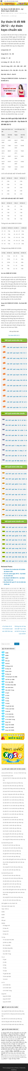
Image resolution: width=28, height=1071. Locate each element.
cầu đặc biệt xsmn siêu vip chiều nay (12, 881)
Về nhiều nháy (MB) (10, 684)
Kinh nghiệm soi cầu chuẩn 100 (11, 588)
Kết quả (7, 660)
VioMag (8, 1067)
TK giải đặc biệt (9, 706)
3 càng (23, 588)
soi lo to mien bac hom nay (8, 614)
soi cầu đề (14, 598)
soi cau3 (11, 608)
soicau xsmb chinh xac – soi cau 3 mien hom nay (13, 773)
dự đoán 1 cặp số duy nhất (10, 592)
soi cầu (17, 596)
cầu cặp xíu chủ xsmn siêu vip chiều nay (13, 878)
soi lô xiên (23, 614)
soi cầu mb (8, 600)
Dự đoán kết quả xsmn (7, 873)
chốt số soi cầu (5, 590)
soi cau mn (20, 602)
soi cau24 (6, 608)
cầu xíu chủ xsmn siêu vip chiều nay (12, 900)
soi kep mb (20, 610)
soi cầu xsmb (14, 606)
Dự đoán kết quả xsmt (7, 842)
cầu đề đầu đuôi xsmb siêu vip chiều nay (13, 822)
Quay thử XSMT (9, 727)
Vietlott (7, 663)
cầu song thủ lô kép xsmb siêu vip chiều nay (14, 839)
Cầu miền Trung (9, 690)
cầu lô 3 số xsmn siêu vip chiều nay (11, 886)
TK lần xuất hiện (9, 709)
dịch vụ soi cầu (13, 590)
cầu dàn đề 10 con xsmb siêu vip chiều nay (13, 805)
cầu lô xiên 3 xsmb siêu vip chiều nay (12, 828)
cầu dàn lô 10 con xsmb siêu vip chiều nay (13, 808)
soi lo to (7, 612)
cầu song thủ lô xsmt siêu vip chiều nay (13, 867)
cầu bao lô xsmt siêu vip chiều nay (11, 845)
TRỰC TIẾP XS (5, 909)
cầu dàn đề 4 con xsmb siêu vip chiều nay (13, 797)
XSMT (6, 658)
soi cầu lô (5, 1045)
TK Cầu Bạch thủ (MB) (11, 676)
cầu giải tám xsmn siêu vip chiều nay (12, 884)
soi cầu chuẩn (8, 598)
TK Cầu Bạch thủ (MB (8, 939)
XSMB (6, 653)
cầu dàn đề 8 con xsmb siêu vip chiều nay (13, 802)
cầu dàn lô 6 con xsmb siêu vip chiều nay (13, 814)
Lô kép (7, 698)
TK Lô (3, 957)
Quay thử (8, 722)
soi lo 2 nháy (19, 1055)
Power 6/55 (8, 671)
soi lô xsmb (11, 616)
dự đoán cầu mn (10, 594)
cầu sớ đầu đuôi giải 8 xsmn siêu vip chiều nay (14, 889)
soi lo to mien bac (21, 612)
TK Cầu (3, 937)
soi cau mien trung (11, 602)
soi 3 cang (12, 596)
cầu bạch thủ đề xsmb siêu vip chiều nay (13, 785)
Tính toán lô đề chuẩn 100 (8, 906)
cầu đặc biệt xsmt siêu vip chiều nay (12, 851)
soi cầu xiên (16, 604)
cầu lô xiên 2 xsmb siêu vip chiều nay (12, 825)
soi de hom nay (6, 1055)
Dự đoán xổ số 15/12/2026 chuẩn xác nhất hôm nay (7, 628)
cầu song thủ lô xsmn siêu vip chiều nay (13, 897)
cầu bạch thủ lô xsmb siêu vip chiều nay (13, 791)
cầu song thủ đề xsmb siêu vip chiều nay (13, 834)
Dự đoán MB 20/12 (14, 335)
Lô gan (7, 692)
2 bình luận (14, 16)
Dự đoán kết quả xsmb (7, 775)
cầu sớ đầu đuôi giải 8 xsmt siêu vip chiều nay (14, 859)
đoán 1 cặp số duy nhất (12, 1059)
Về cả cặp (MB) (9, 682)
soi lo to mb (13, 612)
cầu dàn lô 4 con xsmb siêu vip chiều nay (13, 811)
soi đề (8, 610)
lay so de (6, 596)
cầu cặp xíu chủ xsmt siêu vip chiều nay (12, 848)
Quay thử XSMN (9, 730)
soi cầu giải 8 (21, 598)
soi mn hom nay (10, 1057)
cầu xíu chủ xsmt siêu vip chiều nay (11, 870)
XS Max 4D (8, 668)
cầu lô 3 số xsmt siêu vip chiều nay (11, 856)
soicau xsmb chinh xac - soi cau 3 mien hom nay (14, 13)
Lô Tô (3, 982)
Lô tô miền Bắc (9, 714)
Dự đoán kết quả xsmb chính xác (9, 817)
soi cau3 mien (17, 608)
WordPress (14, 1069)
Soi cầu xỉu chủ (6, 606)
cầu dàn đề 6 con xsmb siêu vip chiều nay (13, 800)
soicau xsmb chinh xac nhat (12, 1041)
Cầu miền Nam (9, 687)
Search (17, 644)
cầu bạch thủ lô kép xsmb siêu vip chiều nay (14, 788)
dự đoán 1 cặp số (7, 1034)
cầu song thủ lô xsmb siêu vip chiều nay (13, 836)
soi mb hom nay (18, 616)
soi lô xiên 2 (4, 616)
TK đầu (7, 701)
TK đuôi (7, 703)
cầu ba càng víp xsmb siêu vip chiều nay (13, 783)
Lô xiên (7, 695)
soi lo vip (18, 614)
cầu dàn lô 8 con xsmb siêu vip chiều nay (13, 819)
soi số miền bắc (12, 618)
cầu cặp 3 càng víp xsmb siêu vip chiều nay (13, 794)
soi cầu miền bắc (15, 600)
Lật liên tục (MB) (9, 679)
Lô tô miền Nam (9, 717)
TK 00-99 (7, 711)
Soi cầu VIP (10, 604)
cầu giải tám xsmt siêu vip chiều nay (12, 853)
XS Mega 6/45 (9, 666)
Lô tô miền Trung (10, 719)
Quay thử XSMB (9, 724)
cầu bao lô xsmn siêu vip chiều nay (11, 875)
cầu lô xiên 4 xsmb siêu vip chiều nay (12, 831)
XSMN (6, 655)
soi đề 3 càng (13, 610)
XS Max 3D (8, 674)
